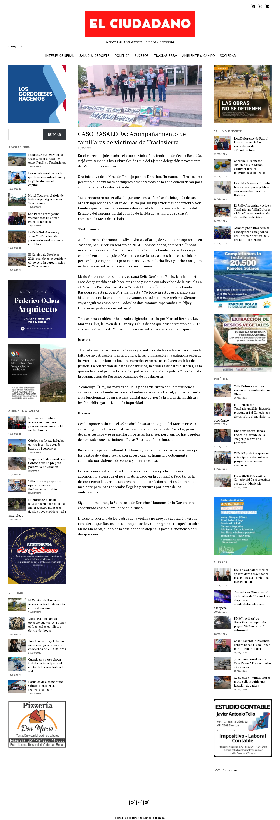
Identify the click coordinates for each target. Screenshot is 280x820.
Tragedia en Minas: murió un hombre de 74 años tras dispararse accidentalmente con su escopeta (242, 600)
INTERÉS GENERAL (59, 55)
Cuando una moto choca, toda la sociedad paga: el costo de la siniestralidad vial (45, 665)
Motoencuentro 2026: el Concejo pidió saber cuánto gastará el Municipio (252, 479)
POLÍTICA (122, 55)
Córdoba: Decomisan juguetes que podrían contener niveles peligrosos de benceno (249, 167)
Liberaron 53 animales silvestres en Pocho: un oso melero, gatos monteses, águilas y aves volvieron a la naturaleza (37, 507)
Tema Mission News (127, 817)
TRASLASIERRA (165, 55)
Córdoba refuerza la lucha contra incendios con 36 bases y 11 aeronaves (46, 444)
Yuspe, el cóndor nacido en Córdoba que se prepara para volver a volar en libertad (46, 465)
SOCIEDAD (228, 55)
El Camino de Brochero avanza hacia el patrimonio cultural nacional (46, 604)
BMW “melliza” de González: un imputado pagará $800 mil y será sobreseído (250, 624)
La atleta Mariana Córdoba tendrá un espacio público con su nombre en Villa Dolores (252, 189)
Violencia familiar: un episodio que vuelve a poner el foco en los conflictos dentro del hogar (47, 624)
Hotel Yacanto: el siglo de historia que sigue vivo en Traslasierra (46, 199)
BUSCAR (54, 134)
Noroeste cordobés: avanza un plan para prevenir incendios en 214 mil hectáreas (45, 424)
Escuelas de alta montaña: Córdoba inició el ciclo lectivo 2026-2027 (46, 686)
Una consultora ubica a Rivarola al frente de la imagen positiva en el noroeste (249, 437)
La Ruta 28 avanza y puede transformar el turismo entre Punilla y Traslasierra (47, 159)
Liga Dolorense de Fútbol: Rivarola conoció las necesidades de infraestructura (251, 144)
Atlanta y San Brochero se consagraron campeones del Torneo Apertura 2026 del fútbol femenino (252, 234)
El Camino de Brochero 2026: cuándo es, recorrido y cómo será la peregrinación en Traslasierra (47, 260)
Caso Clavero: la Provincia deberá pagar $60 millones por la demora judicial (252, 645)
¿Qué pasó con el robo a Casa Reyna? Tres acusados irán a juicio (252, 663)
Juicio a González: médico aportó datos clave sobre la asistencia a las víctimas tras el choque (252, 576)
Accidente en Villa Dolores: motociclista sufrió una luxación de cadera (252, 681)
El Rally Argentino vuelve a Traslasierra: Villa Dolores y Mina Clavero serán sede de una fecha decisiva (252, 211)
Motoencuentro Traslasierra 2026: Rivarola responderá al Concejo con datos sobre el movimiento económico (242, 412)
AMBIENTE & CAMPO (198, 55)
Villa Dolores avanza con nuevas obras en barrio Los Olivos (252, 390)
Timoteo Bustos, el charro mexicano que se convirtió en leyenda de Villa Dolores (47, 645)
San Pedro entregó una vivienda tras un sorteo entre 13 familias (43, 218)
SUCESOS (142, 55)
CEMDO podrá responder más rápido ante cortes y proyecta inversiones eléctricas (251, 459)
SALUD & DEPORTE (94, 55)
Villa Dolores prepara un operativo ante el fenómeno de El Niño (45, 485)
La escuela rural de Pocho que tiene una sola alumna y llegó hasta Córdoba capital (46, 179)
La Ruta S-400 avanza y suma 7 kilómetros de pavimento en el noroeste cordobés (45, 238)
